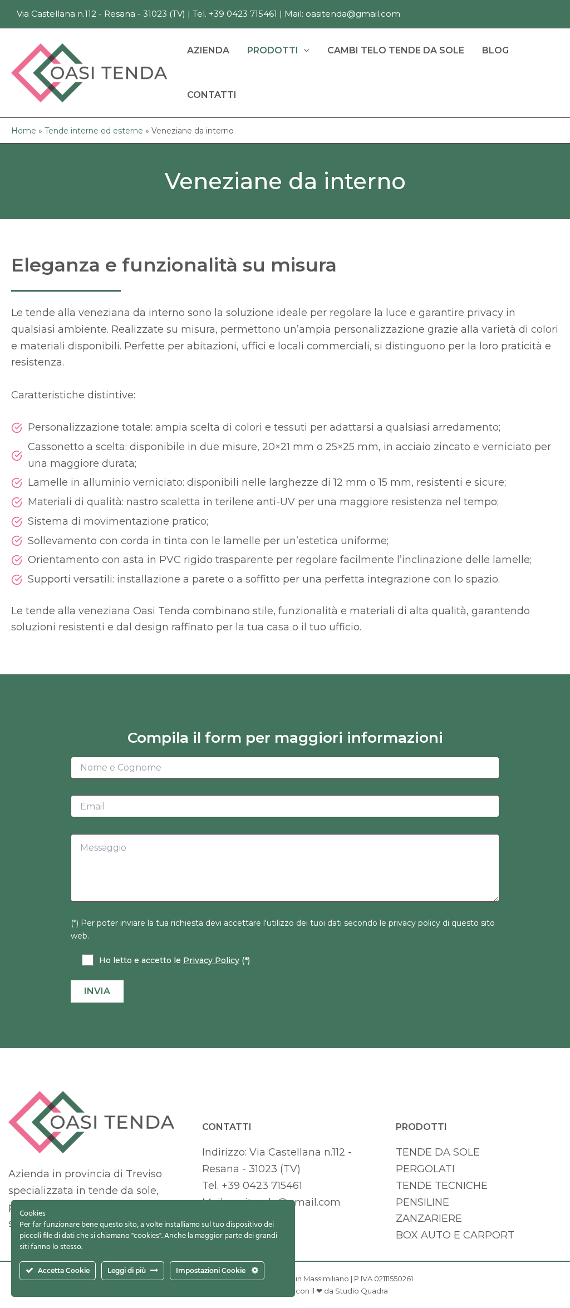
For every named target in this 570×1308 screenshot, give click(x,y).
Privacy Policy (211, 960)
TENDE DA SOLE (438, 1152)
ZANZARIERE (429, 1218)
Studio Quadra (361, 1290)
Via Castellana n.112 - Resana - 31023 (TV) (101, 13)
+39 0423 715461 (243, 13)
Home (23, 131)
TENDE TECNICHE (442, 1185)
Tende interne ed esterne (94, 131)
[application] (303, 50)
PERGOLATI (425, 1169)
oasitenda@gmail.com (353, 13)
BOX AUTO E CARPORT (455, 1235)
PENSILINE (422, 1202)
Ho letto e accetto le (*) (174, 960)
